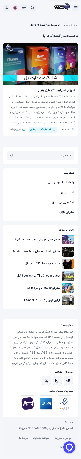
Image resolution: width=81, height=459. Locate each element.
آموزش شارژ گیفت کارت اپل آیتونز (56, 90)
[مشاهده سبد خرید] (23, 7)
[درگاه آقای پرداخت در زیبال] (28, 403)
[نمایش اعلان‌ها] (15, 7)
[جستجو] (11, 155)
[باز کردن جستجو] (32, 7)
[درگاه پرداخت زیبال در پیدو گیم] (46, 403)
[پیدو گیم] (62, 6)
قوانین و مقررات (63, 438)
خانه (75, 25)
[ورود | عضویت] (6, 7)
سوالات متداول (41, 438)
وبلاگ (67, 25)
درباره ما (23, 438)
